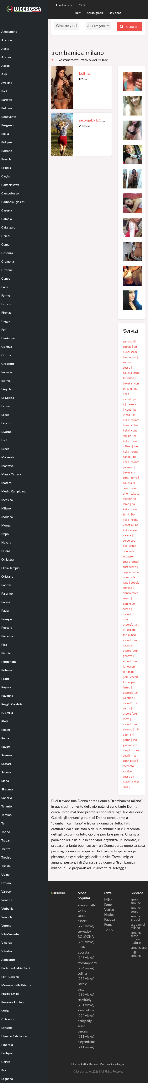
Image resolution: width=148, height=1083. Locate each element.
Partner (105, 1064)
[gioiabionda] (132, 154)
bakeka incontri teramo (131, 499)
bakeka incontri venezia (131, 520)
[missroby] (132, 203)
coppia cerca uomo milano (131, 577)
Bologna (86, 126)
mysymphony (87, 963)
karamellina (86, 1010)
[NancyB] (132, 227)
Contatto (117, 1064)
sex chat (115, 13)
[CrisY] (132, 130)
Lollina (84, 73)
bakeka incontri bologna (130, 409)
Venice (107, 909)
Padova (107, 919)
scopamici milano (138, 926)
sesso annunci (136, 901)
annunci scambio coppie (130, 352)
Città (82, 5)
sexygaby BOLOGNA (97, 120)
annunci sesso (136, 910)
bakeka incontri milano (131, 441)
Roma (107, 924)
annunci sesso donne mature (136, 937)
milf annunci (136, 954)
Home (75, 1064)
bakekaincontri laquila (131, 430)
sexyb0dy (85, 1000)
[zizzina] (132, 178)
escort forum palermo (130, 682)
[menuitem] (64, 5)
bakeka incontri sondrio (130, 488)
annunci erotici (136, 918)
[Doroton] (132, 81)
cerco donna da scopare (129, 551)
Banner (94, 1064)
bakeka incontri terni (131, 509)
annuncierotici (138, 947)
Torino (85, 79)
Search (131, 27)
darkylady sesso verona (85, 1026)
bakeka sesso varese (131, 530)
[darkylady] (132, 300)
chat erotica (130, 561)
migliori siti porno (131, 734)
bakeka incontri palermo (131, 462)
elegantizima (86, 1042)
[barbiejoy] (132, 251)
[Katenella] (132, 106)
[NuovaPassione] (132, 275)
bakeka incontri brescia (131, 420)
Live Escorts (64, 5)
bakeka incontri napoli (131, 451)
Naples (107, 914)
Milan (107, 900)
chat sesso (129, 567)
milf (78, 13)
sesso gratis (95, 13)
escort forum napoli (129, 672)
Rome (107, 905)
